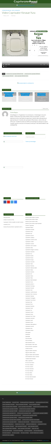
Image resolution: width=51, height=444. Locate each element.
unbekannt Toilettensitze (31, 424)
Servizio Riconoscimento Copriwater (11, 226)
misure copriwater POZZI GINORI (25, 406)
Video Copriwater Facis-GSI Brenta (10, 98)
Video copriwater (16, 10)
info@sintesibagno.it (28, 440)
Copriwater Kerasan (6, 10)
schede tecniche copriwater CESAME (10, 411)
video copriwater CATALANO (8, 426)
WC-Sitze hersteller (28, 430)
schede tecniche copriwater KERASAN (32, 73)
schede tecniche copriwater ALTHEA (40, 406)
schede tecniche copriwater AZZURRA (10, 408)
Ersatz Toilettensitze (7, 402)
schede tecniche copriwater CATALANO (27, 408)
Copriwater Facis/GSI (9, 92)
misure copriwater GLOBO (34, 404)
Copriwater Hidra (41, 93)
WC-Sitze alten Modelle (7, 430)
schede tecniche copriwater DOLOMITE (26, 411)
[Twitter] (12, 202)
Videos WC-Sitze (35, 428)
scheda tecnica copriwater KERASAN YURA (14, 73)
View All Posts (45, 108)
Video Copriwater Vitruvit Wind (26, 98)
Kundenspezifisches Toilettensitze (27, 402)
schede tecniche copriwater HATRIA (10, 417)
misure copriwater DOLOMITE (22, 404)
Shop (5, 217)
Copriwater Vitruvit (25, 93)
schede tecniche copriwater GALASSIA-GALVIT (12, 415)
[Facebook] (5, 202)
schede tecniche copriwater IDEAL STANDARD (12, 419)
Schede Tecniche (7, 219)
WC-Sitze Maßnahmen (38, 430)
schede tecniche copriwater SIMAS (9, 421)
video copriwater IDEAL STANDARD (9, 428)
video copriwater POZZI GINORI (24, 428)
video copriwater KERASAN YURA (21, 76)
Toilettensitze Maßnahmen (8, 424)
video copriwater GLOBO (33, 426)
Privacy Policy (5, 442)
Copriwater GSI (9, 94)
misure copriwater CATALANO (8, 404)
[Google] (15, 202)
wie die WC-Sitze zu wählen (8, 435)
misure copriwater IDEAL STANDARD (10, 406)
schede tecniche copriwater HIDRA (25, 417)
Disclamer (11, 442)
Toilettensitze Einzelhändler (36, 421)
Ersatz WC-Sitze (15, 402)
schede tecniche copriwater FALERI (24, 413)
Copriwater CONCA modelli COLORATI (12, 222)
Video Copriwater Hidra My (42, 98)
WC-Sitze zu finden (25, 432)
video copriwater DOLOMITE (20, 426)
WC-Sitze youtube (15, 432)
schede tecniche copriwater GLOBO (30, 415)
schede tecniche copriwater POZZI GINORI (30, 419)
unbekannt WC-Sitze (42, 424)
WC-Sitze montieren (7, 432)
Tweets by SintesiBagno (30, 141)
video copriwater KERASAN (8, 76)
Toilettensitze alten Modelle (23, 421)
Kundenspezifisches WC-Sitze (42, 402)
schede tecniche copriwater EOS (9, 413)
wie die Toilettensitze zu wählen (36, 432)
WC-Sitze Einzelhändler (18, 430)
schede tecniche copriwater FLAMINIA (40, 413)
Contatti (5, 224)
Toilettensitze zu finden (20, 424)
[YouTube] (8, 202)
